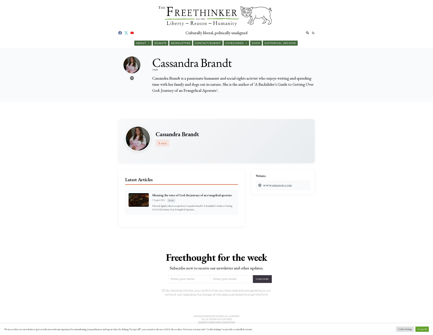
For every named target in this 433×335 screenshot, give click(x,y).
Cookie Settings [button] (405, 329)
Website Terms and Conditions (216, 322)
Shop (256, 43)
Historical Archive (280, 43)
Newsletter (180, 43)
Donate (160, 43)
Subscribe (262, 279)
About (141, 43)
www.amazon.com (277, 185)
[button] (313, 32)
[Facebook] (120, 32)
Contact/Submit (208, 43)
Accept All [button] (422, 329)
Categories (234, 43)
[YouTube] (132, 32)
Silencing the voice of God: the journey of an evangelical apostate (192, 195)
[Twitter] (126, 32)
